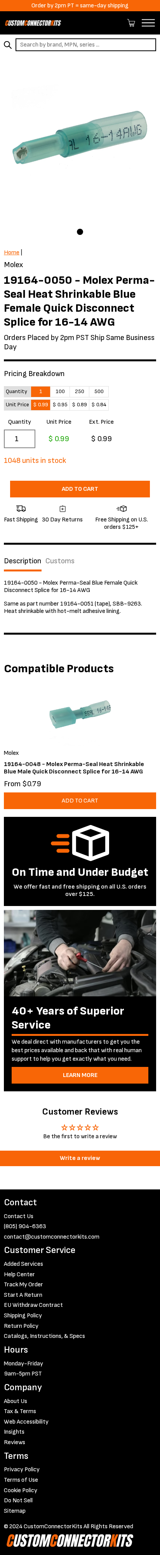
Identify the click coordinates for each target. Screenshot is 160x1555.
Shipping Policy (23, 1315)
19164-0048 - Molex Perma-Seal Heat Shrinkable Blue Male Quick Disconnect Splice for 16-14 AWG (74, 768)
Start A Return (23, 1295)
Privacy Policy (22, 1469)
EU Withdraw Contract (33, 1305)
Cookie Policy (20, 1490)
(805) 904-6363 (25, 1226)
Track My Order (23, 1284)
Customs (60, 561)
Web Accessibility (26, 1422)
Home (11, 252)
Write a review (80, 1158)
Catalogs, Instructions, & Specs (44, 1336)
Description (23, 561)
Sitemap (15, 1511)
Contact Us (18, 1216)
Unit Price (58, 422)
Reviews (14, 1442)
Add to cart (80, 489)
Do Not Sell (18, 1500)
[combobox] (86, 44)
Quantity (19, 422)
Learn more (80, 1075)
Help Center (19, 1274)
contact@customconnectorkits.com (51, 1237)
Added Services (23, 1264)
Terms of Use (21, 1480)
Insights (14, 1432)
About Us (15, 1401)
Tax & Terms (20, 1411)
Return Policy (21, 1326)
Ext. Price (101, 422)
